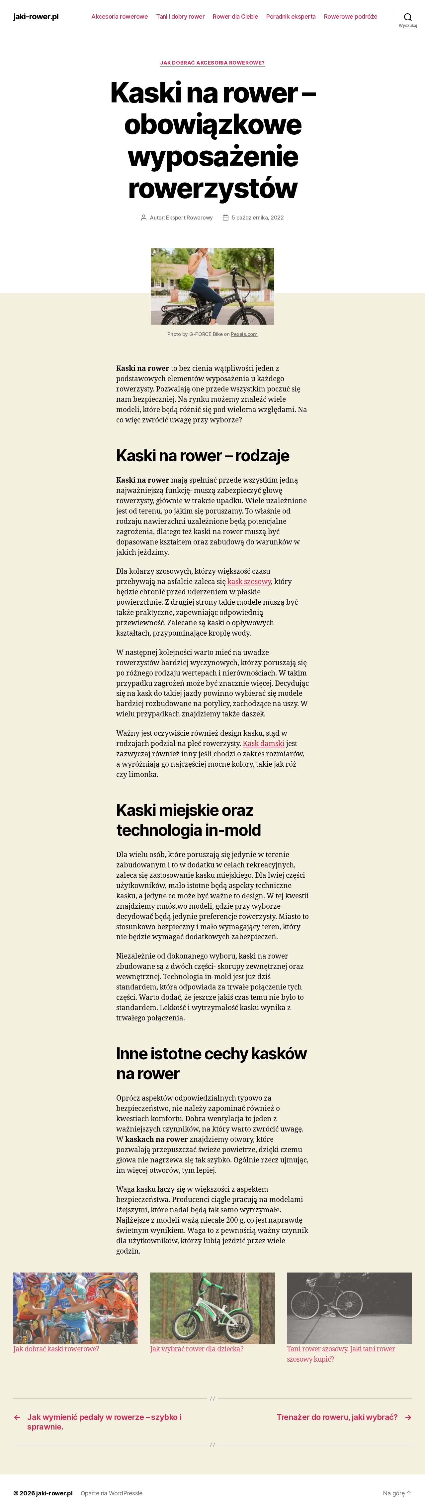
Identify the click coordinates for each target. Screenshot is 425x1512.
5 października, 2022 (258, 217)
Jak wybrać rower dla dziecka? (196, 1349)
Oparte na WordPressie (111, 1493)
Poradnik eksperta (291, 16)
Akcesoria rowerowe (119, 16)
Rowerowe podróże (351, 16)
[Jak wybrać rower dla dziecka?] (212, 1308)
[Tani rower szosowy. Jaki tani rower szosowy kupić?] (349, 1308)
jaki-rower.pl (35, 17)
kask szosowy (249, 581)
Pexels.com (244, 334)
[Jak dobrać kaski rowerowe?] (75, 1308)
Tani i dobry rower (180, 16)
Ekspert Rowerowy (189, 217)
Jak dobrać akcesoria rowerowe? (212, 63)
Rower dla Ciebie (235, 16)
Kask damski (264, 743)
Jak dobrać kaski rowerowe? (56, 1349)
